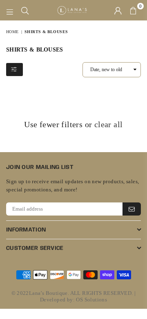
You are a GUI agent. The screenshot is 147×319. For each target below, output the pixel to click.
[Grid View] (33, 70)
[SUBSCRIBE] (131, 209)
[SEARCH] (25, 10)
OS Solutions (91, 300)
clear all (108, 124)
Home (12, 31)
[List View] (44, 70)
